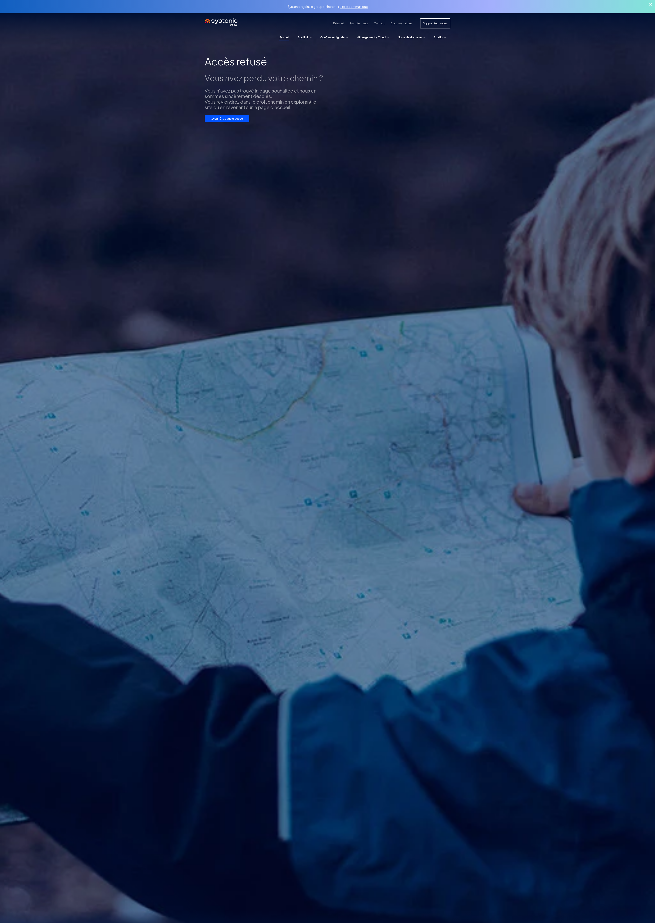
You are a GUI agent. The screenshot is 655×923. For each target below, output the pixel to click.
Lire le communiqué (354, 7)
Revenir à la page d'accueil (227, 118)
